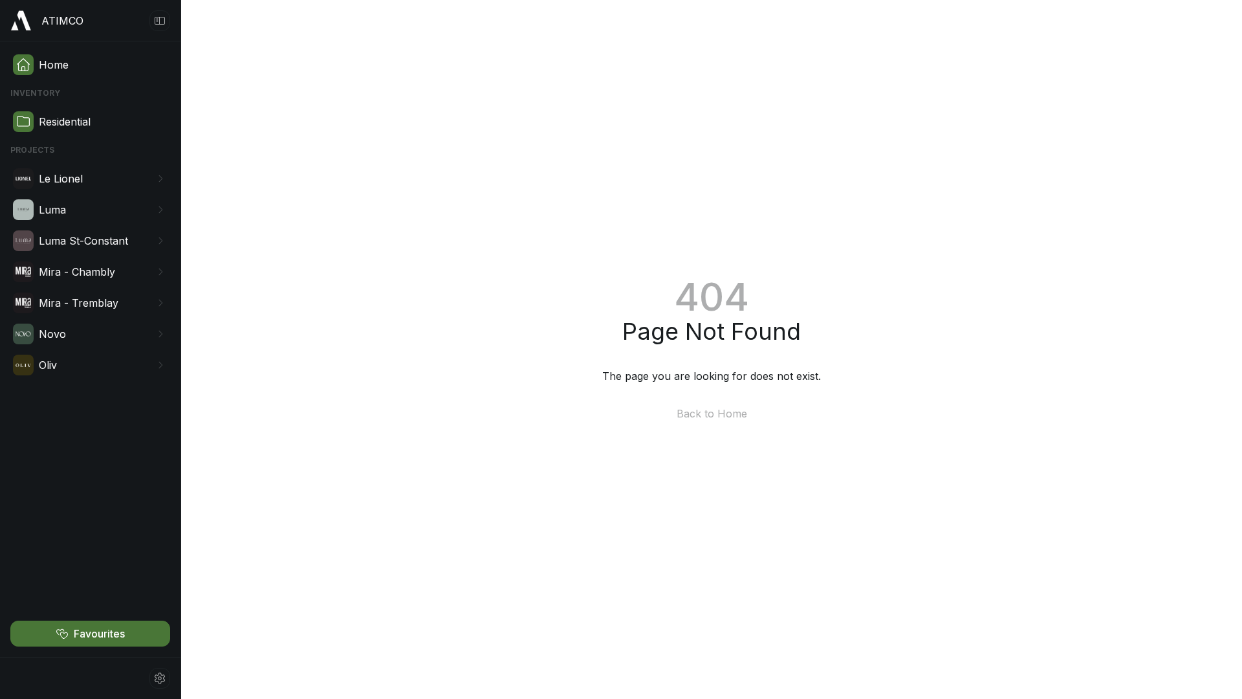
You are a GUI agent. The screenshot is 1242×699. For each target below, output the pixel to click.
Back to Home (712, 413)
